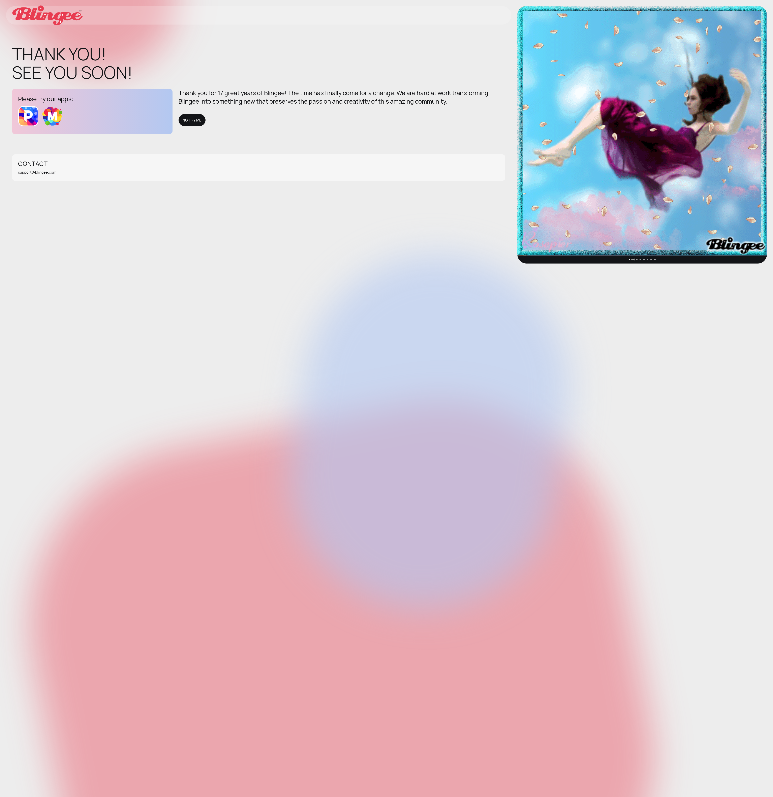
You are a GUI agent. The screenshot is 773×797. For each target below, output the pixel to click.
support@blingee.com (37, 172)
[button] (629, 259)
